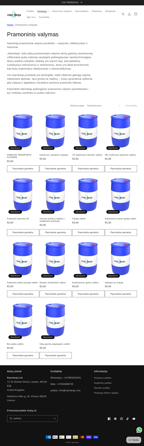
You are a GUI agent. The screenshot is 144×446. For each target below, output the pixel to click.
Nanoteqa (75, 442)
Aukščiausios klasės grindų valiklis (120, 219)
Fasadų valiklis (79, 219)
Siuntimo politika (102, 388)
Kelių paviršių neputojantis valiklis (55, 344)
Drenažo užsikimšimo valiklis (53, 283)
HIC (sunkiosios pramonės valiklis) (120, 155)
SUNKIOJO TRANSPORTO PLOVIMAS (19, 156)
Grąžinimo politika (103, 383)
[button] (43, 11)
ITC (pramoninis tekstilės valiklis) (87, 155)
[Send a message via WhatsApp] (139, 430)
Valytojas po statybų (114, 283)
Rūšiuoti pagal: (77, 105)
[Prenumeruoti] (54, 418)
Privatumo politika (102, 378)
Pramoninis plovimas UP (18, 219)
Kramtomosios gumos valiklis (85, 283)
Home (10, 25)
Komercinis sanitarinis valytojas (54, 155)
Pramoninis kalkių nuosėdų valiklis (22, 283)
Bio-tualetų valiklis (15, 344)
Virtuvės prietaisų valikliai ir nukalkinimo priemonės (52, 220)
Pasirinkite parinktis (23, 168)
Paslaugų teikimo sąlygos (106, 393)
